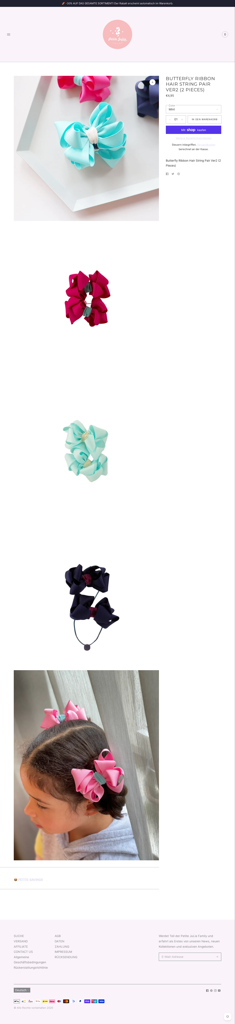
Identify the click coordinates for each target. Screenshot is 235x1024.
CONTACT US (23, 952)
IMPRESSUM (63, 952)
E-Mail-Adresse (171, 953)
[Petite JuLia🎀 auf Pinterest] (211, 991)
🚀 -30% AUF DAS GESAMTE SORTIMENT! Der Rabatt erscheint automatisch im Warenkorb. (117, 3)
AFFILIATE (21, 946)
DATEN (59, 941)
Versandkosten (206, 144)
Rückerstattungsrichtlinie (31, 967)
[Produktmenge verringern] (182, 120)
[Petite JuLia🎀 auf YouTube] (219, 991)
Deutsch (20, 990)
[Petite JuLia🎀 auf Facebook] (207, 991)
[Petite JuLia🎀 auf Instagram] (215, 991)
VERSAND (21, 941)
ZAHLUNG (62, 946)
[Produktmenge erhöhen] (169, 120)
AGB (58, 936)
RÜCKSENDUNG (66, 957)
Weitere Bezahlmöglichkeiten (193, 138)
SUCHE (19, 936)
